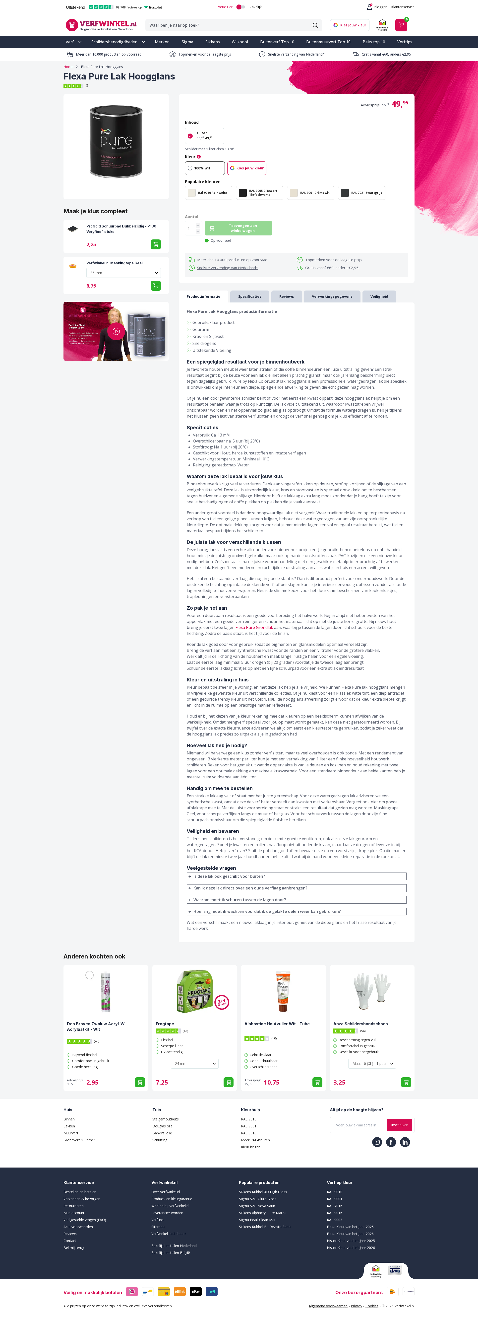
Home (68, 66)
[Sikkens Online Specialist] (395, 1270)
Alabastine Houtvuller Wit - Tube (277, 1023)
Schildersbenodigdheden (114, 42)
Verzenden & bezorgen (81, 1198)
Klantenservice (403, 6)
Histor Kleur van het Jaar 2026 (351, 1247)
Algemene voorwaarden (328, 1306)
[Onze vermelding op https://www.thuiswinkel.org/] (377, 1271)
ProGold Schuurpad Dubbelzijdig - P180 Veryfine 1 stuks (121, 229)
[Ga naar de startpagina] (101, 25)
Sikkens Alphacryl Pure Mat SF (263, 1212)
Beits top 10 (374, 42)
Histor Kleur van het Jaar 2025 (351, 1240)
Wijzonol (240, 42)
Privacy (356, 1306)
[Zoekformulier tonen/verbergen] (315, 25)
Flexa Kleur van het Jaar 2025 (350, 1226)
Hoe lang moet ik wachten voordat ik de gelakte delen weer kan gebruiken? (267, 911)
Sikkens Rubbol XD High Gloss (263, 1191)
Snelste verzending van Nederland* (296, 54)
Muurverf (70, 1133)
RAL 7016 (334, 1205)
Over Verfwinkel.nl (165, 1191)
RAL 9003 (334, 1219)
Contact (69, 1240)
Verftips (404, 42)
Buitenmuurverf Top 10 (328, 42)
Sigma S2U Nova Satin (257, 1205)
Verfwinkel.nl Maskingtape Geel (114, 263)
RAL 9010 (248, 1119)
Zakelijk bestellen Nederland (174, 1245)
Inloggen (380, 6)
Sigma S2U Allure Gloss (257, 1198)
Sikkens (212, 42)
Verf (70, 42)
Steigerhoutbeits (165, 1119)
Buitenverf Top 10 (277, 42)
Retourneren (73, 1205)
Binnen (69, 1119)
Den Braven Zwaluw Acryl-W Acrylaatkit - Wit (96, 1026)
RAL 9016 (248, 1133)
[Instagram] (377, 1142)
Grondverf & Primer (79, 1140)
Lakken (69, 1126)
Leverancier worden (167, 1212)
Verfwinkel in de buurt (168, 1233)
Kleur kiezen (250, 1147)
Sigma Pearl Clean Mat (257, 1219)
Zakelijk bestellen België (170, 1252)
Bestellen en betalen (79, 1191)
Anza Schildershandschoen (360, 1023)
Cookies (371, 1306)
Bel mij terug (73, 1247)
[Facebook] (391, 1142)
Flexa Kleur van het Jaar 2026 (350, 1233)
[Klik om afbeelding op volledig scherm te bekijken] (116, 146)
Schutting (159, 1140)
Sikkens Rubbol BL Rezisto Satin (265, 1226)
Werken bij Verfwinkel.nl (170, 1205)
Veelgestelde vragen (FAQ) (84, 1219)
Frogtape (165, 1023)
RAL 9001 (248, 1126)
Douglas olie (162, 1126)
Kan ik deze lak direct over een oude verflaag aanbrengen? (250, 888)
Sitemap (158, 1226)
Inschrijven (399, 1124)
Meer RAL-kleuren (255, 1140)
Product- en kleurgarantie (171, 1198)
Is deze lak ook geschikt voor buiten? (229, 876)
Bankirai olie (162, 1133)
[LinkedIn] (405, 1142)
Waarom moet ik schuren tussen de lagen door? (239, 899)
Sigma (187, 42)
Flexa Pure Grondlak (254, 627)
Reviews (70, 1233)
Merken (162, 42)
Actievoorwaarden (78, 1226)
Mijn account (73, 1212)
